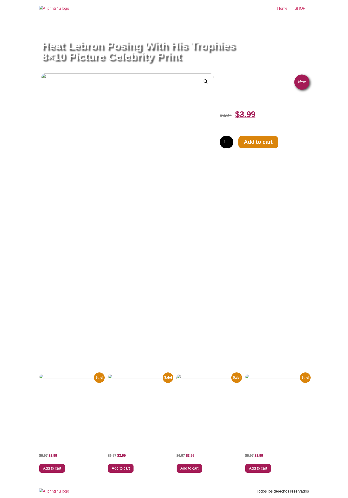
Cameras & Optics (98, 29)
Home (282, 8)
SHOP (299, 8)
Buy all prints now (67, 29)
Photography (125, 29)
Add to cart (258, 142)
